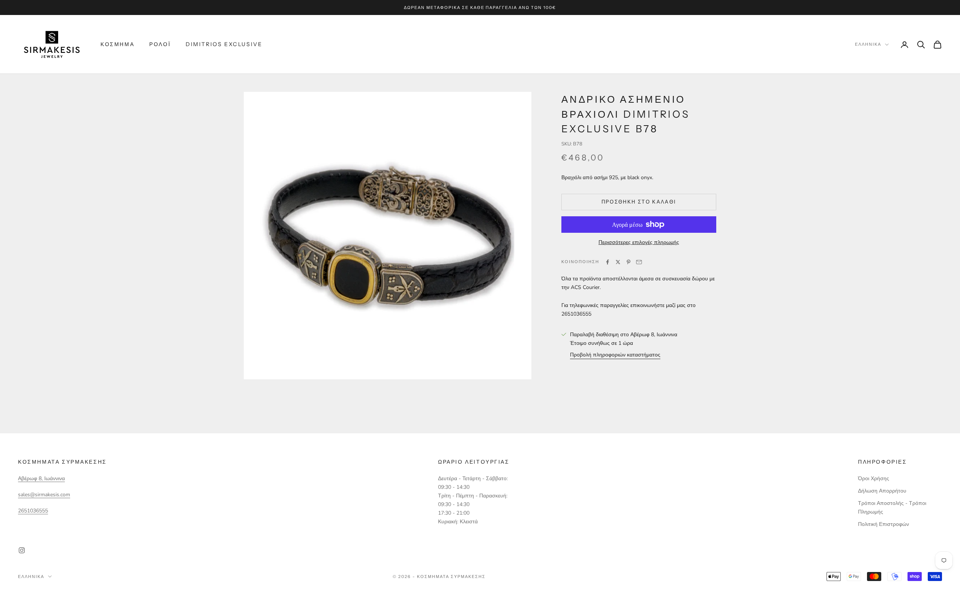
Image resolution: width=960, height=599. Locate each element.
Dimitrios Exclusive (224, 44)
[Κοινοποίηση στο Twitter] (618, 262)
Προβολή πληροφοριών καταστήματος (615, 354)
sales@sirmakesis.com (44, 494)
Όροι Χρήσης (873, 478)
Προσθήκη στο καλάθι (639, 202)
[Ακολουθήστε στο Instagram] (22, 550)
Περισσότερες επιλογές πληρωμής (638, 242)
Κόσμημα (117, 44)
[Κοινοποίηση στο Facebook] (607, 262)
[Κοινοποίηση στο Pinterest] (629, 262)
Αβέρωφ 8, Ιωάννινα (41, 478)
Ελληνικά (868, 44)
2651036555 (33, 510)
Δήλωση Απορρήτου (882, 490)
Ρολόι (160, 44)
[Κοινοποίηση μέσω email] (639, 262)
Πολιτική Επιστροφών (883, 524)
